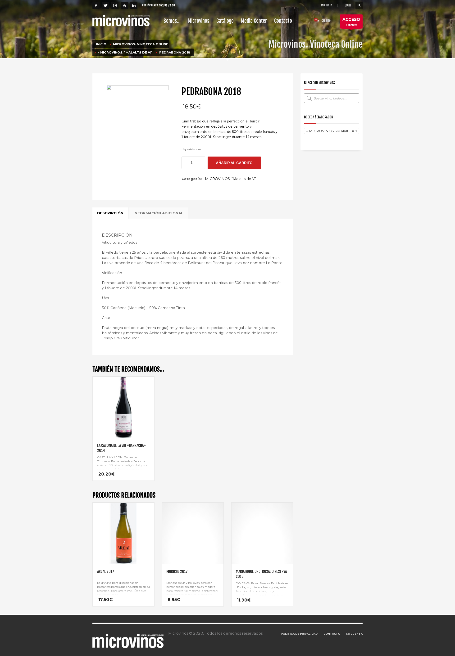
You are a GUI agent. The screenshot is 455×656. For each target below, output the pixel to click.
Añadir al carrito (234, 163)
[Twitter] (105, 5)
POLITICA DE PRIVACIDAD (299, 633)
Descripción (110, 213)
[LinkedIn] (133, 5)
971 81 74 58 (167, 5)
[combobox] (331, 131)
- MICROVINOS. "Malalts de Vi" (229, 178)
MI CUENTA (326, 5)
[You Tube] (124, 5)
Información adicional (158, 213)
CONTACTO (331, 633)
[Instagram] (114, 5)
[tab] (110, 213)
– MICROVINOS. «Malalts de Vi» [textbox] (332, 131)
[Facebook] (96, 5)
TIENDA (351, 21)
